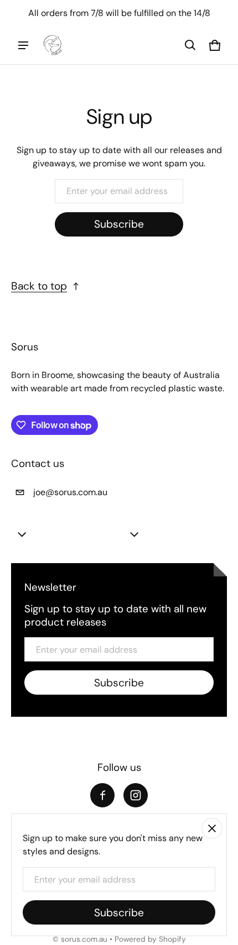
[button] (190, 45)
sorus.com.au (84, 939)
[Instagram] (135, 795)
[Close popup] (212, 828)
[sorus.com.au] (53, 45)
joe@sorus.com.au (70, 492)
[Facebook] (102, 795)
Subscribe (119, 224)
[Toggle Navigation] (23, 45)
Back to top (39, 286)
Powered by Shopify (150, 939)
